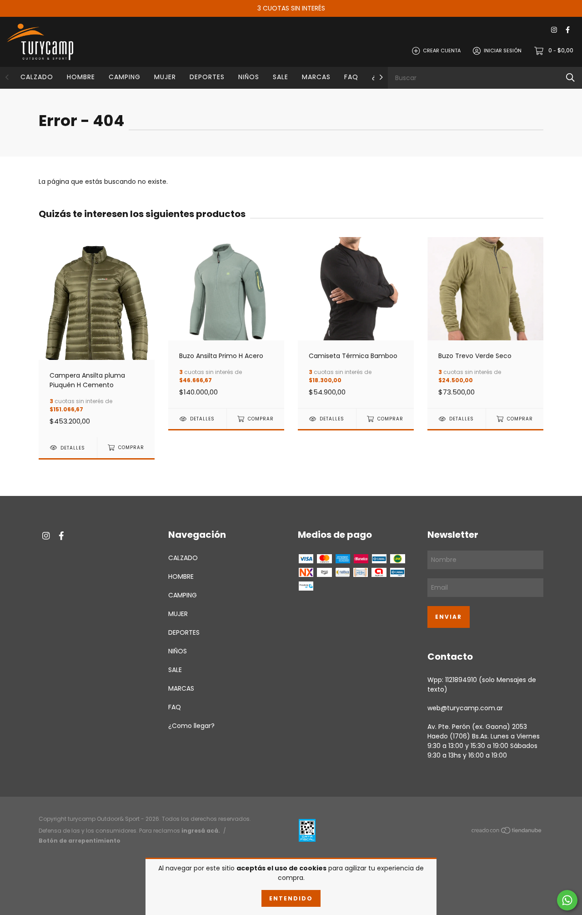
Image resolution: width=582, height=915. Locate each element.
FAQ (351, 76)
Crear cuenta (442, 50)
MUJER (165, 76)
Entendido (291, 898)
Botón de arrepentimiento (79, 840)
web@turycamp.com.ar (465, 708)
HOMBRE (81, 76)
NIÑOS (248, 76)
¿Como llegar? (191, 725)
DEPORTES (207, 76)
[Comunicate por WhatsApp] (567, 900)
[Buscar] (570, 77)
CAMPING (124, 76)
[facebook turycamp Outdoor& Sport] (567, 30)
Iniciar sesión (503, 50)
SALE (280, 76)
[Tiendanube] (507, 832)
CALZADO (36, 76)
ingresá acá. (200, 830)
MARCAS (316, 76)
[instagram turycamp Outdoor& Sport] (554, 30)
